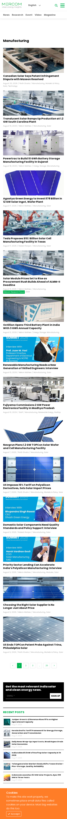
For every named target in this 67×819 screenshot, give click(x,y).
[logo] (12, 5)
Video (38, 14)
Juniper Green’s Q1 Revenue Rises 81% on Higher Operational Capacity (35, 720)
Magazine (50, 14)
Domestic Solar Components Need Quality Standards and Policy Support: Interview (31, 526)
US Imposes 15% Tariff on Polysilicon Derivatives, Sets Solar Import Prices (27, 486)
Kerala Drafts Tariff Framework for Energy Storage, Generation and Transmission (37, 731)
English (32, 5)
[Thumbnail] (7, 722)
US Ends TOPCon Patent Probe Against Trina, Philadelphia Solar (32, 646)
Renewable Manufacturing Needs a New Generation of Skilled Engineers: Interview (30, 366)
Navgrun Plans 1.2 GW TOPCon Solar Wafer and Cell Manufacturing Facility (31, 446)
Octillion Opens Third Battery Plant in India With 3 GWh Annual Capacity (31, 326)
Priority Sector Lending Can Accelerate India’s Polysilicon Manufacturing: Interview (32, 566)
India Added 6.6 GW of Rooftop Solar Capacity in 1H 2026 (36, 754)
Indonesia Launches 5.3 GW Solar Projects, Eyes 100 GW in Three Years (36, 776)
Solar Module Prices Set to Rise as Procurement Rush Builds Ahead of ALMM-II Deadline (31, 282)
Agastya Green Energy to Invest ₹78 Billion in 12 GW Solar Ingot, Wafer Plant (32, 200)
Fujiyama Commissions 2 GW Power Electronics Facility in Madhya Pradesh (29, 406)
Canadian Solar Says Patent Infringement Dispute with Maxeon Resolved (31, 77)
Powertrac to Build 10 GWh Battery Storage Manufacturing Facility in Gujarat (31, 160)
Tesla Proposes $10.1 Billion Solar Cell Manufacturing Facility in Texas (27, 240)
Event (29, 14)
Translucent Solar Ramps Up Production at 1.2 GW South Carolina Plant (33, 120)
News (6, 14)
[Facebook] (33, 60)
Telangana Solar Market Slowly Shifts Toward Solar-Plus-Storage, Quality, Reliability (38, 765)
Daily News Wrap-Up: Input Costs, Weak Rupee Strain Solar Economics (37, 742)
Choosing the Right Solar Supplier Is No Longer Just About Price (28, 606)
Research (17, 14)
